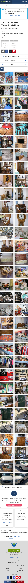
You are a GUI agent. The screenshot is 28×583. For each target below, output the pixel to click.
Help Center (20, 570)
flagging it (24, 520)
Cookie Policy (20, 571)
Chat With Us (15, 550)
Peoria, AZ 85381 (16, 536)
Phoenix (11, 538)
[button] (14, 56)
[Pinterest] (19, 577)
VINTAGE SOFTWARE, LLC (17, 552)
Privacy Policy (20, 567)
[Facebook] (8, 577)
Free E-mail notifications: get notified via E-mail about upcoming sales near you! (14, 561)
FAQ (8, 565)
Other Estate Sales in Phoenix (14, 17)
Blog (8, 570)
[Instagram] (14, 577)
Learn (7, 567)
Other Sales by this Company (14, 15)
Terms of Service (20, 565)
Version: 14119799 (14, 557)
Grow (7, 568)
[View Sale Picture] (6, 78)
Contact (8, 571)
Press (20, 568)
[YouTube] (16, 577)
